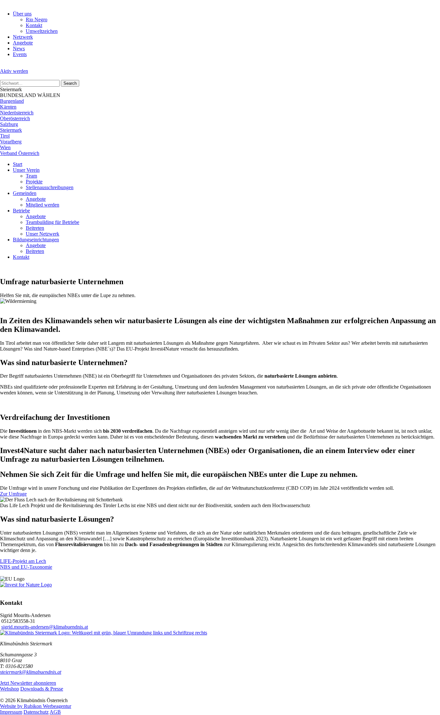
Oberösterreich (15, 118)
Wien (5, 147)
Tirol (5, 136)
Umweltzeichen (42, 31)
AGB (55, 712)
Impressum (11, 712)
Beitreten (35, 228)
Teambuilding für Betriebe (52, 222)
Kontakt (34, 25)
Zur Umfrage (13, 494)
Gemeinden (24, 193)
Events (20, 54)
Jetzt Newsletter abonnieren (28, 683)
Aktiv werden (14, 71)
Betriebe (21, 210)
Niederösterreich (16, 112)
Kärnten (8, 107)
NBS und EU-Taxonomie (26, 567)
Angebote (23, 42)
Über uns (22, 13)
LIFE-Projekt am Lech (23, 561)
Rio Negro (36, 19)
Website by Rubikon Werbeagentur (35, 706)
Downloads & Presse (41, 688)
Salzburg (9, 124)
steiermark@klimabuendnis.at (30, 672)
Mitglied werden (42, 205)
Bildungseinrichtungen (36, 239)
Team (31, 176)
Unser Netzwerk (42, 234)
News (19, 48)
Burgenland (12, 101)
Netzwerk (23, 37)
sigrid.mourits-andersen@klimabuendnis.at (44, 627)
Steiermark (11, 130)
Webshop (9, 688)
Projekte (34, 181)
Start (17, 164)
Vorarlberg (11, 141)
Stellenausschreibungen (49, 187)
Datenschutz (36, 712)
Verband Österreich (19, 153)
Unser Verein (26, 170)
